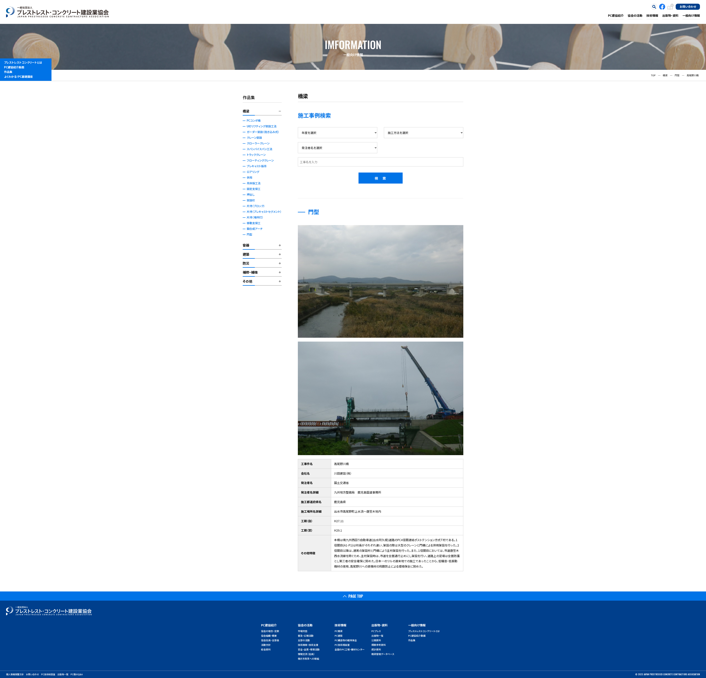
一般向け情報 (691, 15)
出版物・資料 (670, 15)
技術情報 (652, 15)
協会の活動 (635, 15)
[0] (670, 9)
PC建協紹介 (616, 15)
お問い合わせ (688, 6)
